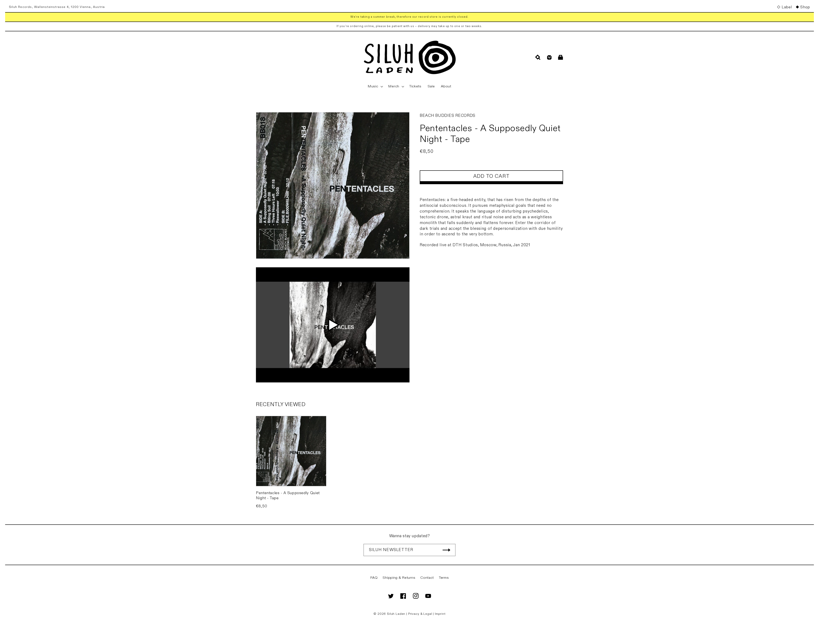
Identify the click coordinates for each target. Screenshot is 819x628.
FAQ (374, 577)
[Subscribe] (446, 550)
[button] (375, 86)
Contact (427, 577)
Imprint (440, 614)
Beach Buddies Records (447, 115)
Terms (444, 577)
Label (787, 7)
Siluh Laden (396, 614)
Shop (805, 7)
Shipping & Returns (399, 577)
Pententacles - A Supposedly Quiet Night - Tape (288, 495)
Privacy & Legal (420, 614)
